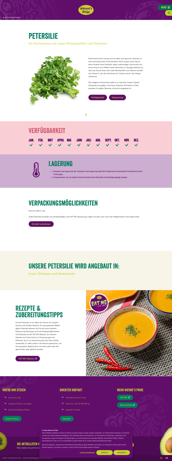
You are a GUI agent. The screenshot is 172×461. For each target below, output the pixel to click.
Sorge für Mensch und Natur (20, 404)
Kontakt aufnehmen (41, 224)
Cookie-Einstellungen (87, 452)
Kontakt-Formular (73, 410)
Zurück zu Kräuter (12, 17)
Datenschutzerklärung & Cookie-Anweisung (37, 458)
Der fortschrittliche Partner (19, 410)
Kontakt (66, 418)
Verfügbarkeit (97, 97)
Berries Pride (126, 405)
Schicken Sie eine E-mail (76, 398)
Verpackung (117, 97)
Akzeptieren (122, 452)
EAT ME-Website (26, 358)
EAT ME (123, 397)
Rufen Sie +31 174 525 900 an (78, 404)
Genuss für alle (14, 398)
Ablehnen (104, 452)
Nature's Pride (86, 10)
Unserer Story (12, 418)
